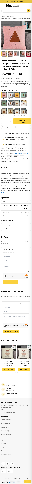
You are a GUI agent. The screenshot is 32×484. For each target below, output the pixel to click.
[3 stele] (9, 253)
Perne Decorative (10, 16)
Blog (2, 447)
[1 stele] (4, 253)
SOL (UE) (10, 471)
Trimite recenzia (10, 282)
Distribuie (24, 127)
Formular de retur (6, 434)
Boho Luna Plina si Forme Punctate (8, 362)
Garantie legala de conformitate (12, 225)
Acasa (3, 16)
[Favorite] (25, 6)
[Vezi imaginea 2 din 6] (10, 54)
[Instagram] (8, 464)
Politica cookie (5, 427)
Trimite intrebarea (11, 331)
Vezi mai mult (5, 193)
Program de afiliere (6, 454)
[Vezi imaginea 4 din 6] (22, 54)
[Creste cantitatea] (10, 121)
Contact (3, 443)
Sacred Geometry (13, 158)
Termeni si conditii (6, 419)
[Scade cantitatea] (3, 121)
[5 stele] (13, 253)
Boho (28, 153)
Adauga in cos (23, 121)
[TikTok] (12, 464)
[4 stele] (11, 253)
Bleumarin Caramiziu (7, 161)
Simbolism (16, 161)
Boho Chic (4, 158)
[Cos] (29, 6)
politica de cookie (12, 482)
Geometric (9, 156)
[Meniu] (3, 6)
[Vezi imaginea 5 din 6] (28, 54)
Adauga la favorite (9, 127)
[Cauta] (29, 10)
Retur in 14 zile (7, 229)
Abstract (16, 156)
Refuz (20, 481)
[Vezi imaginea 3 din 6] (16, 54)
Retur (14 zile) (5, 431)
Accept (27, 481)
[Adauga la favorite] (13, 347)
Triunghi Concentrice (25, 158)
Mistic (22, 156)
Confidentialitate (5, 423)
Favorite (3, 450)
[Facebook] (3, 464)
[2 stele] (6, 253)
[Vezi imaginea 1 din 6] (4, 54)
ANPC (3, 471)
